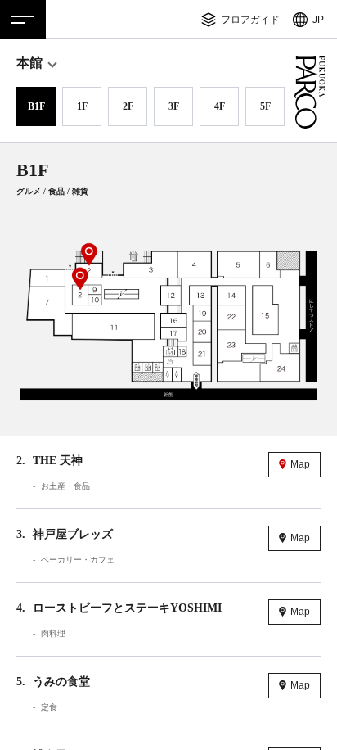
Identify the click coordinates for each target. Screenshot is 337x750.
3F (173, 106)
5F (265, 106)
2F (128, 106)
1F (82, 106)
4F (219, 106)
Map (300, 464)
